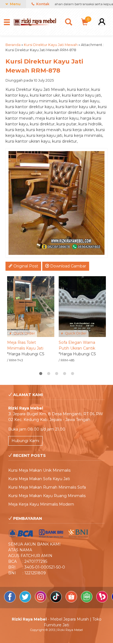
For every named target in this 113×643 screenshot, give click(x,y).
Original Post (25, 266)
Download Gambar (67, 266)
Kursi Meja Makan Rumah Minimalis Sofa (47, 487)
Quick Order (24, 333)
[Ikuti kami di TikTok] (56, 601)
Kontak (42, 4)
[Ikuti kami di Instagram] (41, 601)
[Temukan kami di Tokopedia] (87, 601)
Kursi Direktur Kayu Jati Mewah (51, 45)
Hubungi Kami (25, 440)
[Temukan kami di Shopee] (72, 601)
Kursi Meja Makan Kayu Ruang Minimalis (47, 495)
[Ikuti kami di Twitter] (25, 601)
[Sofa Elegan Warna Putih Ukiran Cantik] (82, 306)
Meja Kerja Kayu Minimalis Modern (41, 504)
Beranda (13, 45)
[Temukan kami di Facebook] (10, 601)
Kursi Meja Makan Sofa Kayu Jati (39, 478)
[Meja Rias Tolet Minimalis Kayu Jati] (30, 306)
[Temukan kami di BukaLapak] (102, 601)
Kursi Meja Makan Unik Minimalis (39, 470)
